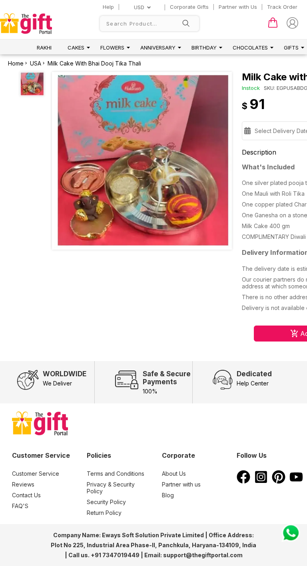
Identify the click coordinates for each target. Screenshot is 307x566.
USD (139, 7)
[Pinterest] (278, 481)
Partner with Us (238, 7)
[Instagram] (261, 481)
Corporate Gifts (189, 7)
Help (108, 7)
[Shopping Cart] (273, 26)
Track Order (282, 7)
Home (16, 63)
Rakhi (44, 47)
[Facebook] (243, 481)
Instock (251, 88)
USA (35, 63)
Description (259, 152)
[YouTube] (296, 481)
